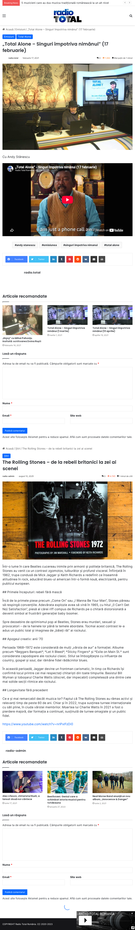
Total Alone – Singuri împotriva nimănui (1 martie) (66, 329)
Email (7, 415)
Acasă (9, 29)
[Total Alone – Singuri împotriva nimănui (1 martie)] (67, 315)
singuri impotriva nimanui (81, 245)
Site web (75, 415)
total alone (112, 245)
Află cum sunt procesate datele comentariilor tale (101, 437)
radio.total (13, 58)
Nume (7, 403)
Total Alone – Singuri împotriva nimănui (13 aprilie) (111, 329)
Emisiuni (20, 29)
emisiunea (50, 245)
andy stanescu (25, 245)
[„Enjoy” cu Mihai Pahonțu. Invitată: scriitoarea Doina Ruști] (22, 320)
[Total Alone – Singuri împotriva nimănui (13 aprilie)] (113, 315)
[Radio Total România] (67, 15)
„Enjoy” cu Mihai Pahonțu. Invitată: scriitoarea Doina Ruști (21, 340)
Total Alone (24, 36)
